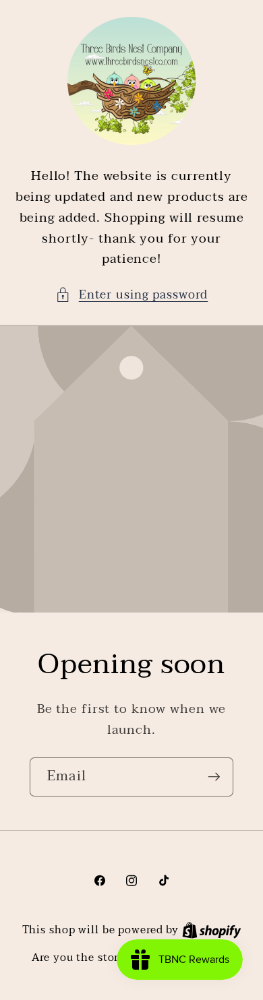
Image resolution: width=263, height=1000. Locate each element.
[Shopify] (211, 929)
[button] (131, 295)
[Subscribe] (214, 776)
